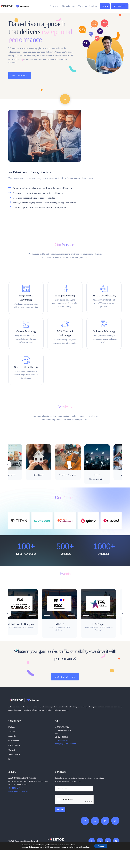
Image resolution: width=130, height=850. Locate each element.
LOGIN (105, 6)
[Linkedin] (105, 821)
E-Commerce (16, 475)
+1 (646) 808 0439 (62, 740)
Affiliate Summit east (74, 623)
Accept (101, 846)
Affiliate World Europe (35, 623)
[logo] (24, 700)
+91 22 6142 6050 (15, 788)
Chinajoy (114, 623)
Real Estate (46, 475)
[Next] (122, 464)
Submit (60, 810)
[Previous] (7, 613)
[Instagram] (115, 821)
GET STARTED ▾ (120, 6)
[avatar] (16, 457)
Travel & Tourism (75, 475)
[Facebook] (85, 821)
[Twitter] (95, 821)
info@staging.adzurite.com (65, 744)
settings (86, 847)
